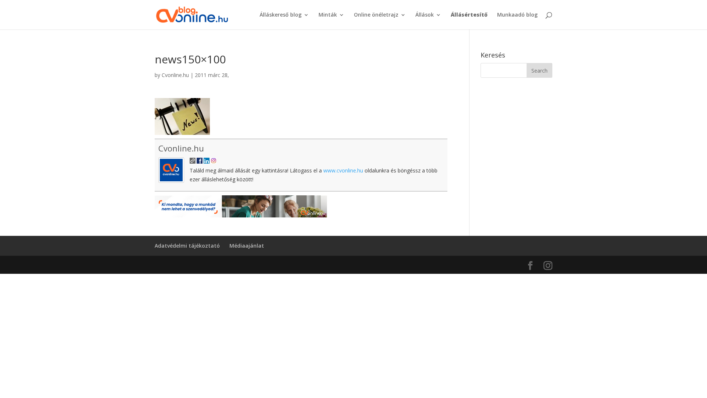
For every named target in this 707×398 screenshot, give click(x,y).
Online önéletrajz (376, 15)
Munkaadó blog (517, 15)
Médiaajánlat (246, 245)
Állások (424, 15)
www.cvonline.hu (343, 170)
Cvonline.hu (175, 74)
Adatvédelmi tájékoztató (187, 245)
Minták (328, 15)
